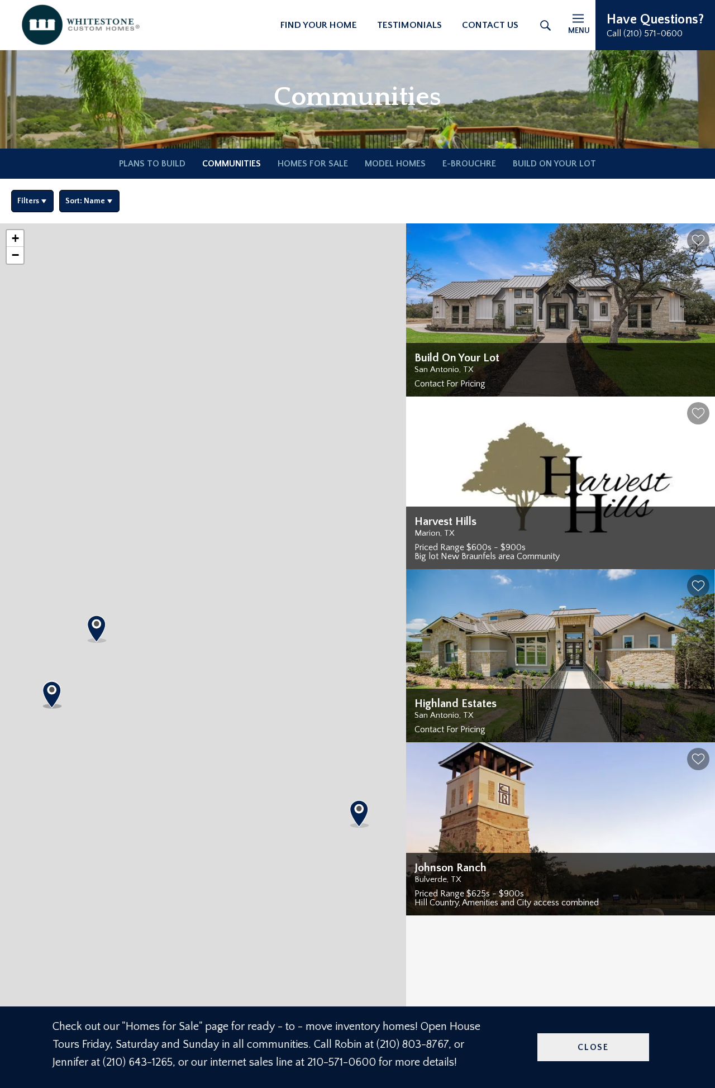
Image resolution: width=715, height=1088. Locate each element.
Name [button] (85, 201)
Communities (231, 164)
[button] (655, 25)
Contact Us (490, 25)
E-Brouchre (469, 164)
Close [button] (593, 1047)
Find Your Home (318, 25)
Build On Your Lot (554, 164)
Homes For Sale (313, 164)
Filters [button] (28, 201)
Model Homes (395, 164)
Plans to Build (152, 164)
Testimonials (409, 25)
